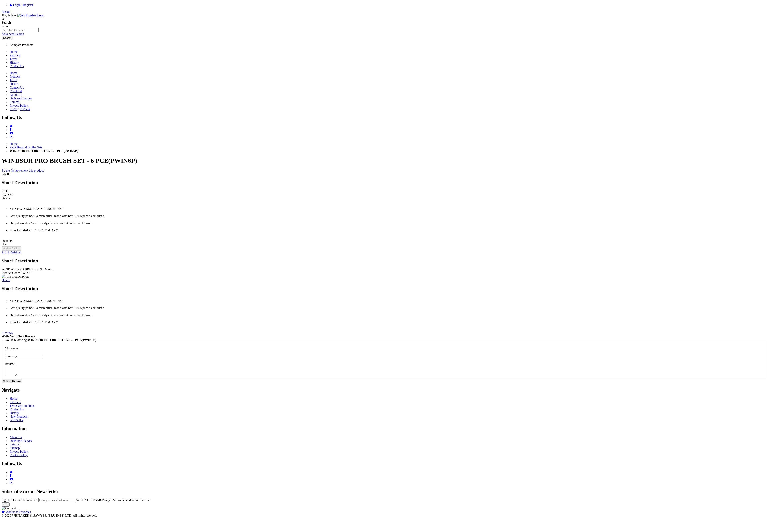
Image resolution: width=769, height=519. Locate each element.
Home (13, 51)
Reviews (7, 332)
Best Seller (16, 420)
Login (16, 5)
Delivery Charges (21, 98)
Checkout (16, 91)
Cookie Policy (19, 455)
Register (28, 5)
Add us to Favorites (18, 512)
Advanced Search (13, 34)
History (14, 62)
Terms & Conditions (22, 405)
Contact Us (17, 66)
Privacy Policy (19, 105)
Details (6, 280)
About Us (16, 94)
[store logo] (30, 15)
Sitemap (15, 448)
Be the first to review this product (23, 170)
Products (15, 55)
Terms (13, 59)
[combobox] (20, 30)
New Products (19, 416)
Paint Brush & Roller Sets (26, 147)
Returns (14, 102)
